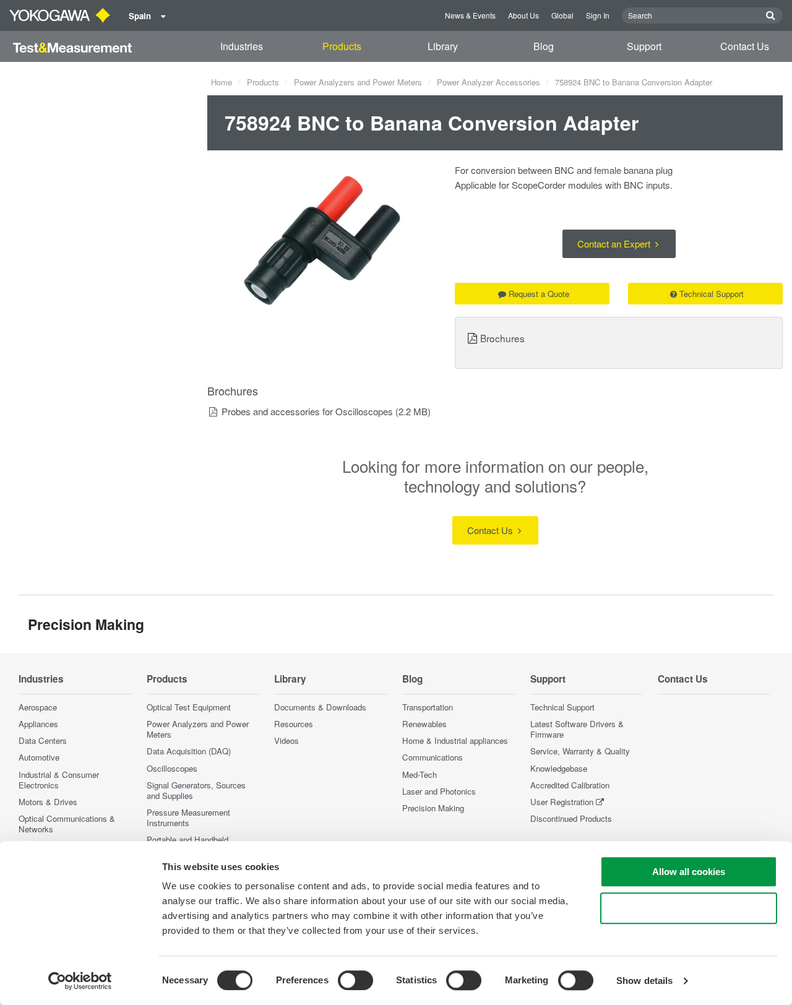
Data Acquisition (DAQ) (189, 751)
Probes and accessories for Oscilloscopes (307, 411)
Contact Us (744, 46)
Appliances (38, 724)
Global (562, 15)
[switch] (355, 980)
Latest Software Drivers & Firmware (577, 729)
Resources (293, 724)
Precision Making (433, 808)
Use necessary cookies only (689, 908)
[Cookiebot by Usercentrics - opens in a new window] (80, 981)
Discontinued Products (571, 818)
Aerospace (38, 707)
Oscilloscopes (172, 768)
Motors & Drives (48, 802)
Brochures (502, 338)
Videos (286, 740)
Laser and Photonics (439, 791)
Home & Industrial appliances (455, 740)
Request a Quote (539, 294)
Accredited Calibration (569, 785)
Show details (644, 980)
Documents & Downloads (320, 707)
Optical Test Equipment (189, 707)
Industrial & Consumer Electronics (59, 780)
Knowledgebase (558, 768)
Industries (241, 46)
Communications (432, 757)
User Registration (561, 802)
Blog (543, 46)
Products (341, 46)
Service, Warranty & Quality (580, 751)
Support (644, 46)
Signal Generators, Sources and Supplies (196, 790)
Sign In (597, 15)
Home (221, 82)
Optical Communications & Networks (67, 824)
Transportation (427, 707)
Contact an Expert (615, 243)
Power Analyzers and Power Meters (358, 82)
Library (443, 46)
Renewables (424, 724)
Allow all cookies (688, 871)
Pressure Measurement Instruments (188, 817)
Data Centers (43, 740)
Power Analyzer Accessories (488, 82)
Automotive (39, 757)
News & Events (470, 15)
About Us (523, 15)
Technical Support (711, 294)
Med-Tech (419, 774)
